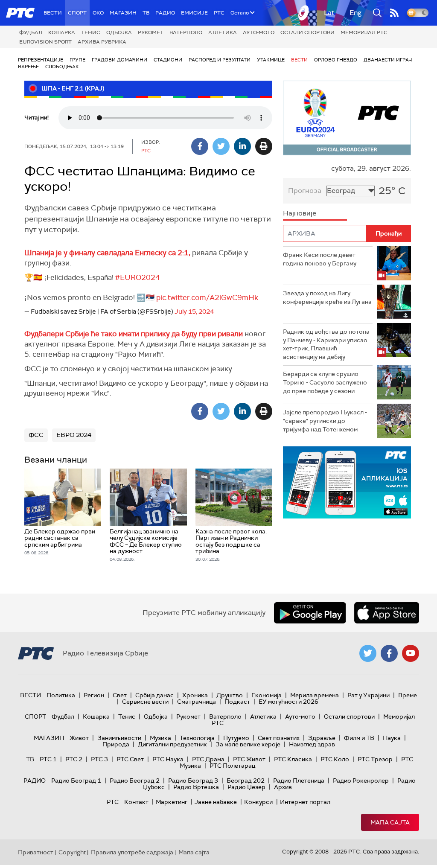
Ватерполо (185, 32)
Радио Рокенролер (361, 780)
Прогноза (304, 190)
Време (407, 695)
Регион (94, 695)
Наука (392, 738)
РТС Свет (130, 759)
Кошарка (61, 32)
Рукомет (150, 32)
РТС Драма (208, 759)
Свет (120, 695)
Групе (77, 60)
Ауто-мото (258, 32)
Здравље (321, 738)
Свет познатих (279, 738)
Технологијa (197, 738)
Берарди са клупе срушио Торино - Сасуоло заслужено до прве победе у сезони (325, 382)
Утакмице (271, 60)
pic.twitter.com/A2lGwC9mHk (207, 297)
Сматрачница (196, 701)
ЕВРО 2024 (73, 435)
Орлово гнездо (335, 60)
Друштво (229, 695)
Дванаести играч (388, 60)
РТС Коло (334, 759)
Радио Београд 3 (193, 780)
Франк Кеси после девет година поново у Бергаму (319, 259)
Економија (266, 695)
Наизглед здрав (312, 744)
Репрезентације (40, 60)
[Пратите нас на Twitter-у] (367, 653)
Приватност (35, 852)
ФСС (36, 435)
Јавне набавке (216, 802)
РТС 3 (99, 759)
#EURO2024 (137, 277)
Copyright (72, 852)
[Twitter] (221, 146)
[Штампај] (263, 146)
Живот (79, 738)
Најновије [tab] (299, 213)
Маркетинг (171, 802)
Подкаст (237, 701)
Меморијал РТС (364, 32)
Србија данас (154, 695)
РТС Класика (293, 759)
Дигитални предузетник (172, 744)
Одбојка (119, 32)
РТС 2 (73, 759)
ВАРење (28, 67)
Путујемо (236, 738)
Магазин (123, 12)
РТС (219, 12)
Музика (160, 738)
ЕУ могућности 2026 (288, 701)
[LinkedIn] (242, 146)
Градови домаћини (119, 60)
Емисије (194, 12)
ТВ (146, 12)
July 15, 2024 (194, 311)
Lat (329, 12)
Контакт (136, 802)
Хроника (195, 695)
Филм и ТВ (359, 738)
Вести (53, 12)
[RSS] (394, 13)
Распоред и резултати (220, 60)
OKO (98, 12)
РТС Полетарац (232, 765)
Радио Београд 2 (135, 780)
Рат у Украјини (368, 695)
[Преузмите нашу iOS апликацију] (386, 612)
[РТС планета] (304, 13)
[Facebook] (199, 146)
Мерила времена (314, 695)
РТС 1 (48, 759)
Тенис (90, 32)
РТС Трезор (375, 759)
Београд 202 (246, 780)
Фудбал (30, 32)
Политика (61, 695)
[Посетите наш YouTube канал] (410, 653)
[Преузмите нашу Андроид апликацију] (310, 612)
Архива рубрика (102, 41)
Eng (355, 12)
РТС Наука (168, 759)
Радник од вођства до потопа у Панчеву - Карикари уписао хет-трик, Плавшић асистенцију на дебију (326, 344)
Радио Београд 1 (76, 780)
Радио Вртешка (196, 787)
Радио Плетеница (298, 780)
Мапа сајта (390, 822)
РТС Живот (249, 759)
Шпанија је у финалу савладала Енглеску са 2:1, (107, 252)
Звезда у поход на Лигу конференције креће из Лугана (327, 297)
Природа (115, 744)
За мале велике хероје (248, 744)
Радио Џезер (246, 787)
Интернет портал (305, 802)
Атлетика (222, 32)
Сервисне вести (145, 701)
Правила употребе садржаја (132, 852)
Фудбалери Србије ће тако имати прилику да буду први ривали (134, 333)
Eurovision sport (45, 41)
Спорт (77, 12)
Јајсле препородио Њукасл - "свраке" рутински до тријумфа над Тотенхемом (325, 420)
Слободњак (62, 67)
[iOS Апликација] (347, 482)
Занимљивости (119, 738)
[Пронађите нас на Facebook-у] (389, 653)
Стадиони (168, 60)
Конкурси (258, 802)
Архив (283, 787)
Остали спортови (307, 32)
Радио (165, 12)
